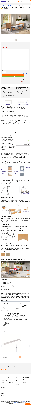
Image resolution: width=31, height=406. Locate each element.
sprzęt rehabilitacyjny (24, 401)
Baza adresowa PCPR (3, 382)
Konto (16, 377)
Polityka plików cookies (3, 391)
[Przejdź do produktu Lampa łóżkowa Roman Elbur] (11, 343)
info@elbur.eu (5, 327)
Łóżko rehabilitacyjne (10, 383)
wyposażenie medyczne (15, 402)
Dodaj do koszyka (13, 74)
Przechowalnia (17, 381)
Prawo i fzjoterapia (10, 382)
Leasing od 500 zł (25, 383)
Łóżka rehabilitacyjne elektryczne (15, 5)
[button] (18, 1)
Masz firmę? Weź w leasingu (25, 73)
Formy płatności (25, 382)
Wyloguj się (17, 384)
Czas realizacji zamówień (26, 379)
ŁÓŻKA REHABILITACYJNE (8, 5)
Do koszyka (20, 357)
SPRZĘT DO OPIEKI (2, 5)
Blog (8, 377)
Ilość (2, 70)
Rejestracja (17, 380)
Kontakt (1, 398)
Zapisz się (3, 369)
